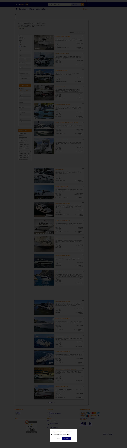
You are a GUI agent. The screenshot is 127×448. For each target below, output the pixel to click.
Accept (66, 438)
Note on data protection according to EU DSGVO (61, 434)
